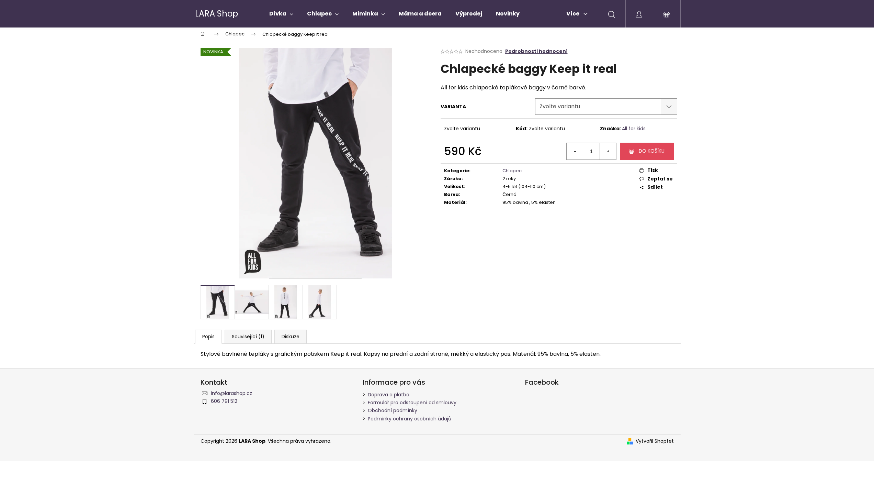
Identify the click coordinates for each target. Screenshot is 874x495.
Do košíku (652, 150)
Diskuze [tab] (290, 336)
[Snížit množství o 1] (575, 151)
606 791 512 (224, 401)
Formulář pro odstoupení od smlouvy (412, 402)
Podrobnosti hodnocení (536, 51)
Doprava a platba (388, 394)
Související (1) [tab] (248, 336)
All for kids (634, 128)
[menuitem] (281, 14)
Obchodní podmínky (392, 410)
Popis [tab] (208, 336)
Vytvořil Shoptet (655, 441)
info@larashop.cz (231, 393)
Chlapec (512, 170)
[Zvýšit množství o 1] (608, 151)
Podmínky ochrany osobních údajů (409, 418)
